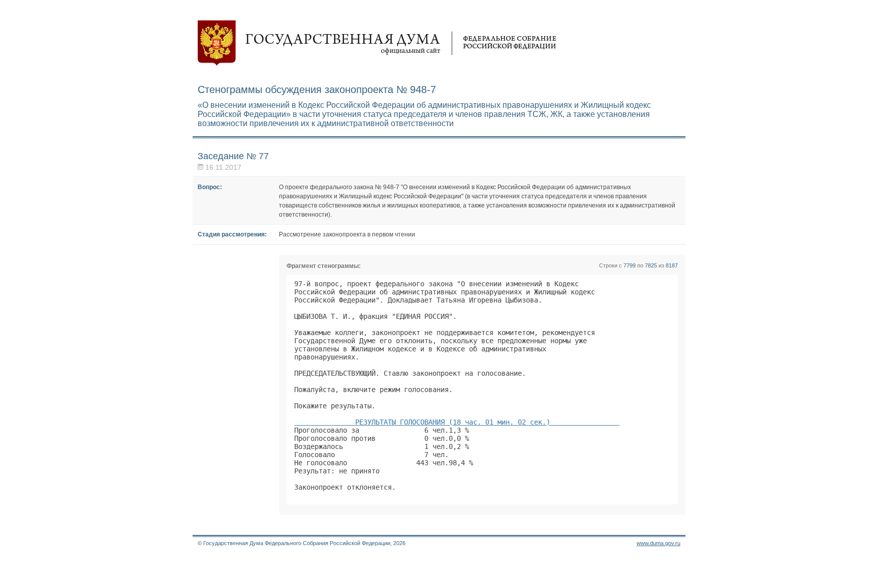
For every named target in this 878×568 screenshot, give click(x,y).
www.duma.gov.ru (658, 543)
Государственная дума (377, 43)
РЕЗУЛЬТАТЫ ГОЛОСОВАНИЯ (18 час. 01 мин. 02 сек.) (456, 422)
